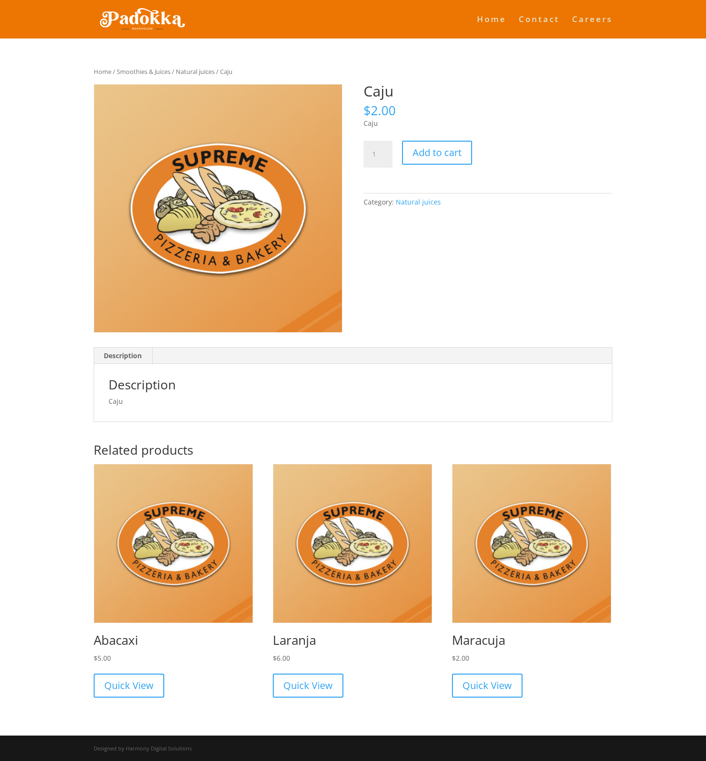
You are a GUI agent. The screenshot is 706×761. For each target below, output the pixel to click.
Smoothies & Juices (143, 71)
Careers (592, 20)
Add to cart (437, 152)
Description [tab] (123, 355)
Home (491, 20)
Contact (539, 20)
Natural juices (195, 71)
